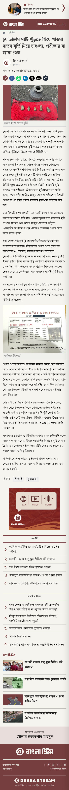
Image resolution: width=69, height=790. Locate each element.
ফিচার (30, 4)
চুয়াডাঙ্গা (33, 479)
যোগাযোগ (7, 769)
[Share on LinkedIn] (25, 78)
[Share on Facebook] (12, 78)
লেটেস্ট (34, 538)
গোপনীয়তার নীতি (58, 769)
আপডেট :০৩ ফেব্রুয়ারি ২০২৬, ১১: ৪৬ (20, 71)
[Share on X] (32, 78)
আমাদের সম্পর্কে (11, 765)
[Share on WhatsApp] (18, 78)
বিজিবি (18, 479)
